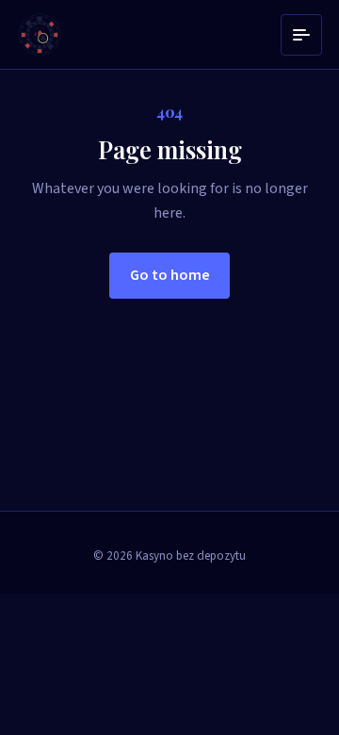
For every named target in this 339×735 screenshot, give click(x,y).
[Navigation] (301, 35)
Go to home (170, 275)
